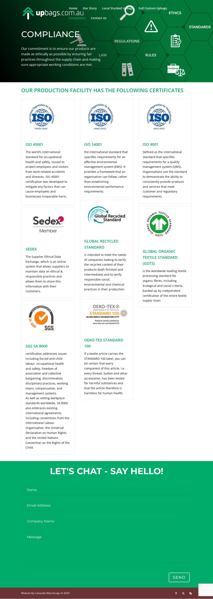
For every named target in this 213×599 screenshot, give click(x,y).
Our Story (90, 8)
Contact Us (98, 18)
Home (73, 8)
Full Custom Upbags (153, 8)
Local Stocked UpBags (117, 8)
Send (179, 577)
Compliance (77, 18)
